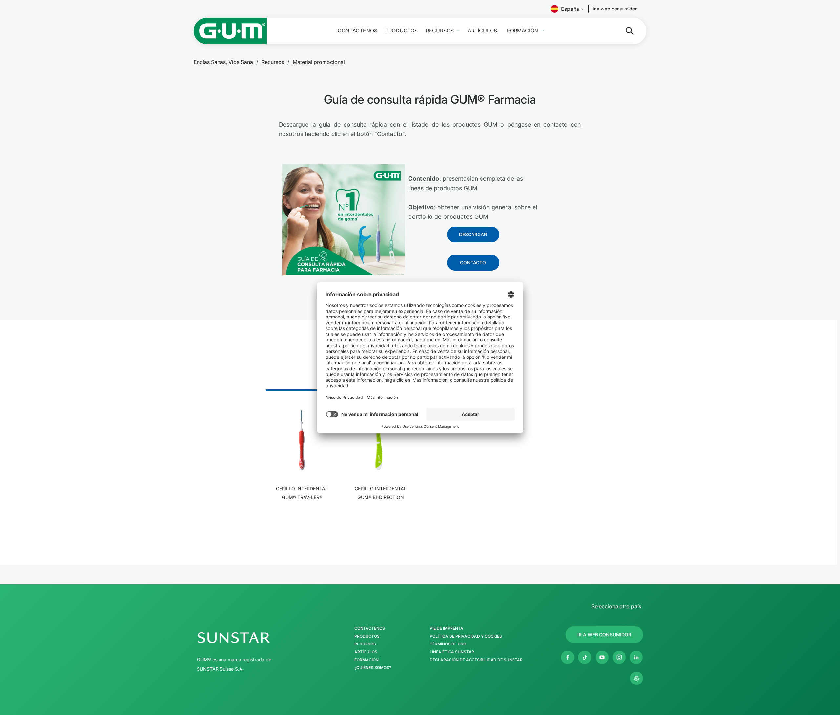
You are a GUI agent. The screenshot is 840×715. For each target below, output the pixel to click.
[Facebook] (567, 657)
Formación (522, 31)
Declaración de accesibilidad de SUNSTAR (476, 660)
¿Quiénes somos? (372, 668)
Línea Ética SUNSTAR (452, 652)
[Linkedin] (636, 657)
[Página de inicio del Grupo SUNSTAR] (253, 637)
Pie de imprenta (446, 628)
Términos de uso (448, 644)
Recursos (440, 31)
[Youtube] (602, 657)
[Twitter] (584, 657)
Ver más (302, 517)
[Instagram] (619, 657)
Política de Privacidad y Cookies (466, 636)
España (570, 9)
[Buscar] (624, 31)
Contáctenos (357, 31)
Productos (401, 31)
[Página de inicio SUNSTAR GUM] (230, 31)
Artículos (482, 31)
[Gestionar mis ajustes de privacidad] (636, 678)
